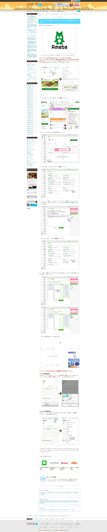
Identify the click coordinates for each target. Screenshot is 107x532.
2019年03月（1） (30, 91)
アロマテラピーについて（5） (31, 70)
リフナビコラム (71, 523)
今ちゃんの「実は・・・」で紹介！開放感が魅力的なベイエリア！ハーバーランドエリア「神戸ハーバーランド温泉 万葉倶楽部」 (32, 17)
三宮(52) (41, 500)
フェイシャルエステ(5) (72, 491)
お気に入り (62, 11)
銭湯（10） (29, 151)
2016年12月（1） (30, 108)
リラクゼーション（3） (31, 150)
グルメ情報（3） (30, 68)
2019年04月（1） (30, 89)
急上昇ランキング (48, 524)
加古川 (47, 11)
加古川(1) (61, 500)
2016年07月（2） (30, 114)
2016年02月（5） (30, 124)
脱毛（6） (29, 139)
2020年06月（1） (30, 85)
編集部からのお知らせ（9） (31, 65)
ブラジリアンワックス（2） (32, 162)
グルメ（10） (30, 157)
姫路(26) (57, 500)
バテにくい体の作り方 (31, 35)
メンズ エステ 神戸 (56, 509)
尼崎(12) (51, 500)
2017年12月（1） (30, 100)
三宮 (40, 11)
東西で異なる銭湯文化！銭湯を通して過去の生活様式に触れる (32, 50)
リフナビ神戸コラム (53, 11)
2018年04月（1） (30, 98)
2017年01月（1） (30, 106)
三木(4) (71, 501)
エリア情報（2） (30, 164)
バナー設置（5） (30, 155)
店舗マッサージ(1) (52, 491)
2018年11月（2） (30, 92)
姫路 (35, 11)
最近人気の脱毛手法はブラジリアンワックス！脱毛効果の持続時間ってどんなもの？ (32, 26)
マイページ (59, 58)
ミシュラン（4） (30, 158)
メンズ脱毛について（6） (31, 76)
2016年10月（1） (30, 110)
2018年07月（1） (30, 96)
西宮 (43, 11)
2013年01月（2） (30, 132)
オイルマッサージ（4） (31, 141)
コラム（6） (29, 63)
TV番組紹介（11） (31, 153)
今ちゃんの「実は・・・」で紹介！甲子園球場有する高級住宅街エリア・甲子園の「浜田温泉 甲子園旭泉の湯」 (32, 55)
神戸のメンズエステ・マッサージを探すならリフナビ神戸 (54, 530)
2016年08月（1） (30, 112)
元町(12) (44, 500)
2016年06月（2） (30, 116)
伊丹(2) (55, 500)
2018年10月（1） (30, 95)
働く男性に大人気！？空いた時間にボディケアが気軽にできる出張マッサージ (32, 46)
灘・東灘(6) (49, 501)
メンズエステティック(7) (59, 491)
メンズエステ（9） (31, 143)
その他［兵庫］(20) (55, 501)
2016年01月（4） (30, 126)
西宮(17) (70, 500)
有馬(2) (65, 501)
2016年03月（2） (30, 122)
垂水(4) (67, 500)
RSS (29, 208)
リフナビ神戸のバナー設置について (70, 202)
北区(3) (59, 501)
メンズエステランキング (55, 524)
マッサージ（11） (30, 148)
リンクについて (61, 524)
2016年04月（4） (30, 120)
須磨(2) (68, 501)
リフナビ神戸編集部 (52, 477)
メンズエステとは (42, 524)
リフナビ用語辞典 (77, 523)
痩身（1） (29, 160)
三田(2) (74, 501)
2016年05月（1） (30, 118)
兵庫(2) (73, 500)
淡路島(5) (43, 503)
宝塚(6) (43, 501)
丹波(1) (76, 501)
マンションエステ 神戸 (70, 509)
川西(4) (46, 501)
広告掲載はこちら (71, 524)
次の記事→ (61, 16)
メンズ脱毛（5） (30, 165)
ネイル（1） (35, 139)
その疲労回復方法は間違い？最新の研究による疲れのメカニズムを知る (32, 42)
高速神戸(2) (48, 500)
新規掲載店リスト (48, 523)
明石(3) (64, 500)
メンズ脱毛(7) (66, 491)
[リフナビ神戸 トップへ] (34, 4)
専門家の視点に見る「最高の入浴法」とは (32, 22)
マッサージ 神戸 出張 (50, 509)
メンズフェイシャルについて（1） (32, 79)
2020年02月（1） (30, 87)
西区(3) (62, 501)
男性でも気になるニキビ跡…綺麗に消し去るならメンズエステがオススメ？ (32, 38)
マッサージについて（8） (31, 72)
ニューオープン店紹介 (55, 523)
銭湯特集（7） (29, 74)
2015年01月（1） (30, 128)
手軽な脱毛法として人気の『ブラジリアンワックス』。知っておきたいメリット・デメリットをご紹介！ (32, 31)
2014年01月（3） (30, 130)
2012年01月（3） (30, 134)
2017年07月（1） (30, 102)
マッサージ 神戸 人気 (43, 509)
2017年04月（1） (30, 104)
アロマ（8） (30, 146)
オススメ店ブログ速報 (62, 523)
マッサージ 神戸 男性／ (63, 509)
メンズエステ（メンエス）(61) (44, 491)
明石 (38, 11)
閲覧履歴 (59, 11)
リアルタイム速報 (42, 523)
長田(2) (76, 500)
